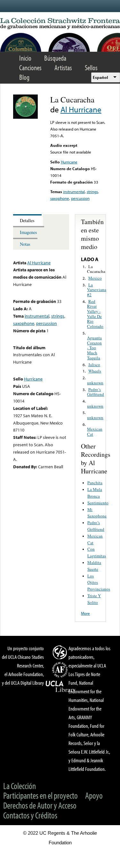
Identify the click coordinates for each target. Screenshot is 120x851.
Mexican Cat (94, 431)
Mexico (95, 278)
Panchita (94, 483)
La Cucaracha (96, 269)
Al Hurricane (80, 109)
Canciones (30, 67)
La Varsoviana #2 (96, 289)
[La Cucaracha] (25, 117)
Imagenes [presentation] (28, 232)
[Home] (60, 24)
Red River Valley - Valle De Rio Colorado (95, 313)
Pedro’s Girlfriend (95, 392)
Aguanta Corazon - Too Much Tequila (94, 347)
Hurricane (69, 161)
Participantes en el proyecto (40, 795)
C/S (61, 652)
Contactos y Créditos (30, 815)
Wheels (94, 371)
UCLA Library (61, 686)
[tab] (28, 220)
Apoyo (94, 795)
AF (61, 669)
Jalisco (94, 364)
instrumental (74, 191)
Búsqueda (55, 58)
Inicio (25, 58)
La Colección (19, 785)
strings (92, 191)
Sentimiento (97, 503)
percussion (80, 198)
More (85, 613)
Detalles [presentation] (27, 220)
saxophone (59, 198)
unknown (95, 383)
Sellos (91, 67)
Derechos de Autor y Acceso (39, 805)
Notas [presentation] (25, 244)
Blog (24, 77)
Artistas (63, 67)
